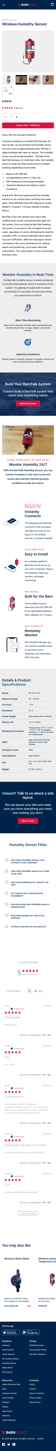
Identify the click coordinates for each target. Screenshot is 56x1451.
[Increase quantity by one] (17, 117)
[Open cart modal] (52, 5)
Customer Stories (9, 1393)
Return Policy (35, 1402)
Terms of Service (36, 1393)
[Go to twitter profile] (8, 1444)
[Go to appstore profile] (11, 1332)
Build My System (28, 403)
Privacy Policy (35, 1398)
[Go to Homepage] (28, 5)
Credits (40, 1438)
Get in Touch (28, 820)
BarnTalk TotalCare (37, 1354)
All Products (7, 1372)
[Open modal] (28, 440)
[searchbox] (16, 991)
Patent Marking (8, 1420)
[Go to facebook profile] (3, 1444)
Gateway (6, 1345)
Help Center (7, 1411)
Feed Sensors (8, 1350)
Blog (4, 1389)
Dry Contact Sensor (10, 1359)
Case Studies (8, 1398)
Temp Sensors (8, 1354)
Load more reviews (28, 1213)
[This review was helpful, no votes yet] (44, 1035)
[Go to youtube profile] (13, 1444)
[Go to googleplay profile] (31, 1332)
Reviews (6, 1402)
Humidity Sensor (9, 1363)
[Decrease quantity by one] (5, 117)
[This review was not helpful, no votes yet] (48, 1035)
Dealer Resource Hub (11, 1384)
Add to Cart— (28, 125)
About (32, 1384)
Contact (32, 1389)
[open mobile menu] (4, 5)
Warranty (6, 1415)
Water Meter (7, 1367)
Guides (5, 1407)
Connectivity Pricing (37, 1350)
